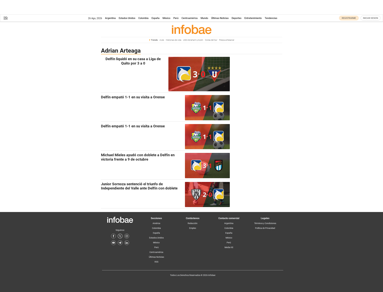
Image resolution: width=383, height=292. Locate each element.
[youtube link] (113, 242)
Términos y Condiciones (265, 223)
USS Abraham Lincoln (193, 40)
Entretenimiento (253, 18)
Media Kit (229, 247)
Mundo (204, 18)
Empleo (192, 228)
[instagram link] (126, 236)
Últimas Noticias (220, 18)
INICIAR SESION (370, 18)
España (156, 18)
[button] (6, 18)
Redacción (192, 223)
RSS (156, 262)
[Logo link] (191, 29)
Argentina (110, 18)
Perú (175, 18)
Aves (162, 40)
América (156, 223)
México (166, 18)
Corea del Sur (211, 40)
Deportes (236, 18)
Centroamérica (189, 18)
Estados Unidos (127, 18)
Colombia (143, 18)
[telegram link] (120, 242)
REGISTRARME (349, 18)
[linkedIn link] (126, 242)
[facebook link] (113, 236)
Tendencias (271, 18)
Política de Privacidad (265, 228)
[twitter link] (120, 236)
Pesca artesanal (226, 40)
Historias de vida (173, 40)
